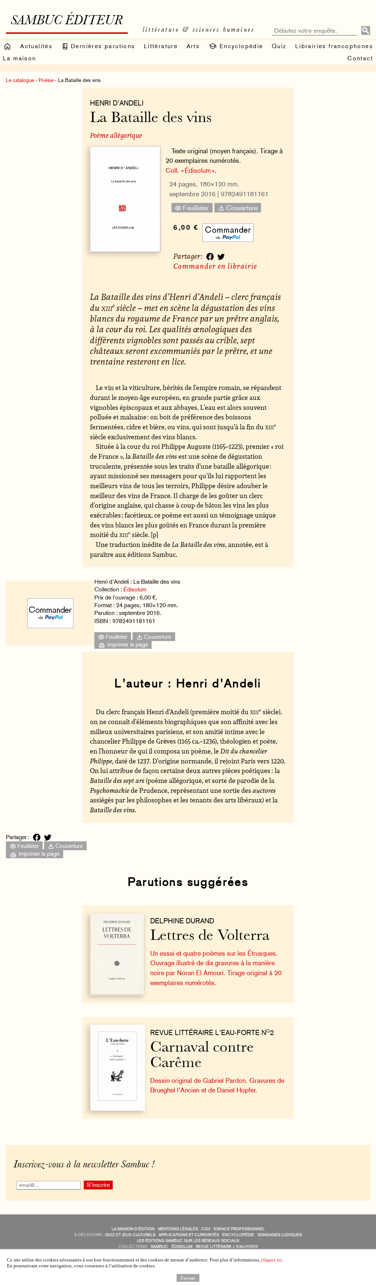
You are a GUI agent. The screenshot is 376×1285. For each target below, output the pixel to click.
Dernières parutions (102, 46)
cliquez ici (271, 1260)
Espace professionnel (239, 1229)
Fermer (188, 1278)
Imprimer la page (127, 644)
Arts (193, 46)
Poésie (46, 80)
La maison (19, 58)
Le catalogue (20, 80)
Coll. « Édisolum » (190, 170)
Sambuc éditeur (67, 21)
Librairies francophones (334, 46)
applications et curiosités (189, 1234)
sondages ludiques (279, 1234)
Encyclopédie (240, 46)
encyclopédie (238, 1234)
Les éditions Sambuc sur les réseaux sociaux (188, 1240)
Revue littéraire (227, 1246)
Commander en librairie (215, 266)
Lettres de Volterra (210, 936)
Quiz (279, 46)
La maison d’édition (133, 1229)
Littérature (161, 46)
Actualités (36, 46)
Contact (360, 58)
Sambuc (159, 1246)
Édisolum (134, 589)
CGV (205, 1229)
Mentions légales (178, 1229)
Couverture (240, 207)
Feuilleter (195, 207)
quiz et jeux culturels (130, 1234)
